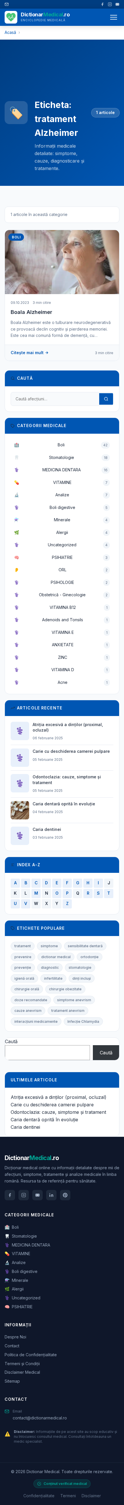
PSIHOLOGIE (61, 582)
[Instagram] (110, 4)
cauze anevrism (28, 1010)
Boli (61, 444)
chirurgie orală (26, 989)
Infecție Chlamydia (83, 1021)
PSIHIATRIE (61, 557)
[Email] (7, 4)
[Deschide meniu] (113, 17)
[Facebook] (102, 4)
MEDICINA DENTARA (61, 469)
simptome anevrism (74, 1000)
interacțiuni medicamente (36, 1021)
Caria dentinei (25, 1127)
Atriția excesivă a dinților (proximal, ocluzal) (58, 1097)
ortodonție (89, 957)
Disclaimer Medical (22, 1372)
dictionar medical (56, 957)
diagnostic (50, 967)
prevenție (22, 967)
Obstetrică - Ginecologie (61, 594)
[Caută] (106, 399)
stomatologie (80, 967)
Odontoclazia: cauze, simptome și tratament (58, 1112)
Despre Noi (15, 1336)
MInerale (61, 519)
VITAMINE (61, 482)
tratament (22, 946)
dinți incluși (81, 978)
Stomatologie (61, 457)
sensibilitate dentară (85, 946)
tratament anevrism (67, 1010)
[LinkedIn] (51, 1195)
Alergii (61, 532)
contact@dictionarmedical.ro (40, 1417)
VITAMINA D (61, 669)
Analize (61, 494)
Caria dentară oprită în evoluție (44, 1119)
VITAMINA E (61, 632)
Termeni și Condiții (22, 1363)
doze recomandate (30, 1000)
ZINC (61, 657)
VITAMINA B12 (61, 607)
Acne (61, 682)
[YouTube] (117, 4)
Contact (12, 1345)
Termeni (68, 1495)
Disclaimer (91, 1495)
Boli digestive (61, 507)
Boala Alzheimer (31, 312)
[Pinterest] (65, 1195)
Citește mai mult (27, 352)
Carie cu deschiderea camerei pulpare (52, 1104)
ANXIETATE (61, 644)
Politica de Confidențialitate (31, 1354)
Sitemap (12, 1381)
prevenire (22, 957)
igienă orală (24, 978)
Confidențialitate (39, 1495)
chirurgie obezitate (65, 989)
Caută (11, 1041)
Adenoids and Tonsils (61, 619)
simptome (49, 946)
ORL (61, 569)
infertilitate (53, 978)
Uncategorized (61, 544)
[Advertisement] (59, 74)
